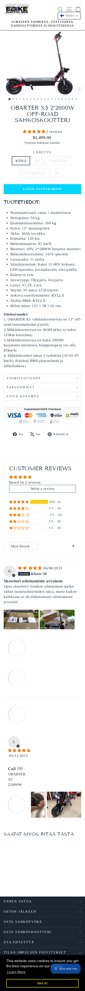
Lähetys (42, 152)
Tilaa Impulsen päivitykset (35, 952)
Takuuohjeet (21, 387)
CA (56, 173)
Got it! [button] (42, 983)
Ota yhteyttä (19, 942)
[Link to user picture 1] (21, 619)
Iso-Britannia (35, 173)
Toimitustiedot (24, 378)
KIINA (20, 161)
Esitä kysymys (23, 396)
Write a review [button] (42, 489)
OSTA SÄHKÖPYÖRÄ (23, 921)
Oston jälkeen (20, 911)
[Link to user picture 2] (57, 619)
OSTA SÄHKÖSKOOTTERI (27, 932)
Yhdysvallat (58, 161)
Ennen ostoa (18, 901)
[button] (34, 132)
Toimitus (30, 142)
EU (37, 161)
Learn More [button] (16, 972)
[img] (30, 568)
